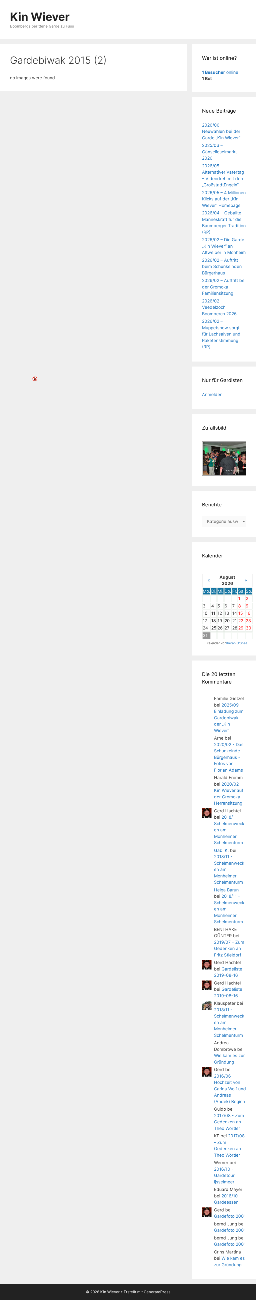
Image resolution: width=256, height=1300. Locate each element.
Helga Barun (226, 889)
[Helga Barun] (207, 895)
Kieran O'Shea (236, 643)
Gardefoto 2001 (230, 1216)
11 (213, 613)
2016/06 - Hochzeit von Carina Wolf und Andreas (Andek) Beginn (230, 1089)
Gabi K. (221, 850)
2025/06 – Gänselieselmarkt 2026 (219, 152)
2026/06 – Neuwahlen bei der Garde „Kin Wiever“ (221, 131)
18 (213, 620)
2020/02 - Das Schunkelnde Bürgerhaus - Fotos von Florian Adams (229, 757)
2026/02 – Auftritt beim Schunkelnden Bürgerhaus (222, 266)
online (220, 72)
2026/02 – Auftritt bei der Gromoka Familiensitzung (224, 287)
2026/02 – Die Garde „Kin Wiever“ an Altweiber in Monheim (224, 246)
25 (213, 627)
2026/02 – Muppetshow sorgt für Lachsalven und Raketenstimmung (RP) (221, 334)
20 (227, 620)
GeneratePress (157, 1291)
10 (205, 613)
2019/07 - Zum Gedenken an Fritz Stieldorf (229, 948)
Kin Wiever (40, 17)
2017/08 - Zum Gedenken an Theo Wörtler (229, 1122)
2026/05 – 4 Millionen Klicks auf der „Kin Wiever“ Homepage (224, 199)
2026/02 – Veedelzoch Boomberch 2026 (219, 307)
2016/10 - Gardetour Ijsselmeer (224, 1175)
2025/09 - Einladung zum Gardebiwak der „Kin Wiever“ (229, 718)
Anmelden (212, 394)
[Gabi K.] (207, 855)
